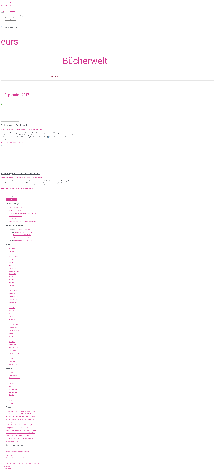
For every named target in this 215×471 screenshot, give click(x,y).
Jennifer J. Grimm (31, 422)
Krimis (16, 428)
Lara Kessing (21, 428)
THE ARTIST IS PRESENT (15, 208)
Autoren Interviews (14, 378)
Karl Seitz (8, 425)
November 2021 (14, 299)
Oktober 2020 (13, 327)
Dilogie (32, 414)
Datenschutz (7, 468)
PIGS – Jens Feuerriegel (15, 210)
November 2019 (14, 347)
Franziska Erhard (21, 419)
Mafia (12, 430)
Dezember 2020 (13, 322)
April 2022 (12, 285)
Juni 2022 (12, 279)
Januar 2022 (12, 294)
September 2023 (14, 271)
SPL (23, 438)
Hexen (24, 422)
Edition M (8, 416)
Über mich (8, 22)
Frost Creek (30, 419)
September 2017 (14, 364)
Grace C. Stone (17, 422)
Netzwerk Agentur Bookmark (18, 433)
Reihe (7, 438)
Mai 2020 (12, 339)
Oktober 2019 (13, 350)
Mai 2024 (12, 262)
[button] (107, 12)
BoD (21, 411)
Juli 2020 (11, 336)
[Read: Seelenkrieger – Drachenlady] (10, 121)
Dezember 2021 (13, 296)
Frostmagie (9, 422)
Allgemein (12, 372)
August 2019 (12, 356)
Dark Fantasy (16, 414)
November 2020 (14, 325)
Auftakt (8, 411)
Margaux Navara (29, 430)
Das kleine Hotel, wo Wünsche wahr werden (22, 219)
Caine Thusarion (27, 411)
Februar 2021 (13, 316)
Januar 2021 (12, 319)
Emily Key (27, 416)
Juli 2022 (11, 276)
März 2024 (12, 265)
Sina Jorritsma (18, 438)
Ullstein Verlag (14, 441)
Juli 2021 (11, 305)
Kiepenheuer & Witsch (17, 425)
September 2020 (14, 330)
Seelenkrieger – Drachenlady (14, 125)
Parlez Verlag (17, 435)
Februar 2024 (13, 268)
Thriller (11, 403)
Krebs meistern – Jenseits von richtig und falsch (22, 221)
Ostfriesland (9, 435)
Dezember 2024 (13, 257)
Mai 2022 (12, 282)
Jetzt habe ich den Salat (23, 229)
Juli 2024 (11, 260)
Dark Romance (13, 381)
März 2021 (12, 313)
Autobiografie (13, 375)
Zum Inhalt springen (6, 2)
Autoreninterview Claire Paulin (23, 232)
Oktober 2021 (13, 302)
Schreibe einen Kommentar (35, 129)
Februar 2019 (13, 361)
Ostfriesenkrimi (30, 433)
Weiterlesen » (13, 142)
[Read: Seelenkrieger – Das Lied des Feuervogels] (13, 169)
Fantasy (3, 129)
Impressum (7, 466)
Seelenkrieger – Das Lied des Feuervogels (20, 173)
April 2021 (12, 310)
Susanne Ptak (29, 438)
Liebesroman (13, 392)
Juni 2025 (12, 248)
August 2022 (12, 274)
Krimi (10, 386)
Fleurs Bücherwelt (6, 5)
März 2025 (12, 254)
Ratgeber (11, 395)
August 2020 (12, 333)
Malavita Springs (19, 430)
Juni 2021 (12, 308)
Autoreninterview (15, 411)
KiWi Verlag (27, 425)
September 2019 (14, 353)
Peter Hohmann (25, 435)
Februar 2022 (13, 291)
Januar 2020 (12, 344)
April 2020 (12, 342)
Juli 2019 (11, 359)
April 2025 (12, 251)
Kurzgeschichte (13, 389)
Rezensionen (9, 129)
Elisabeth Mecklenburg (18, 416)
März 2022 (12, 288)
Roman (11, 400)
